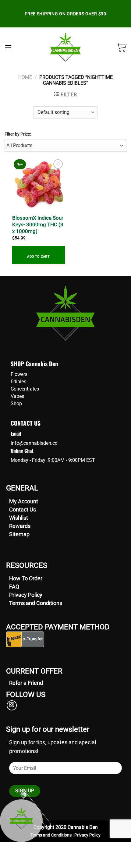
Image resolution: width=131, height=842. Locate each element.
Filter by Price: (18, 134)
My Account (23, 501)
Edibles (18, 381)
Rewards (19, 526)
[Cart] (121, 47)
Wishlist (18, 518)
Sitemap (19, 534)
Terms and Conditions (35, 603)
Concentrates (25, 389)
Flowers (19, 374)
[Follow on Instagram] (12, 705)
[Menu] (8, 47)
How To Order (25, 578)
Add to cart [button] (38, 257)
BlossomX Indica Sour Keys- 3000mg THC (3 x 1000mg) (37, 224)
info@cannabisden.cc (34, 443)
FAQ (14, 586)
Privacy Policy (25, 595)
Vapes (17, 396)
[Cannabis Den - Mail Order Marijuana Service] (66, 47)
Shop (16, 403)
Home (25, 77)
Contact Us (22, 509)
